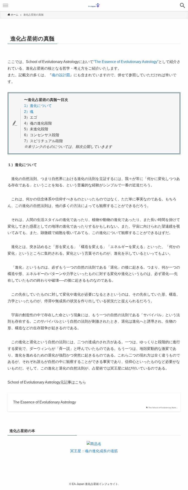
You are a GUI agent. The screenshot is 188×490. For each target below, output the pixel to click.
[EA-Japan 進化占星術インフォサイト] (94, 5)
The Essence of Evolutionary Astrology (44, 402)
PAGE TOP (179, 471)
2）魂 (28, 112)
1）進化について (38, 106)
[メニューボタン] (5, 5)
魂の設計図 (61, 75)
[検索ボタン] (182, 5)
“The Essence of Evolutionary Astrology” (125, 62)
